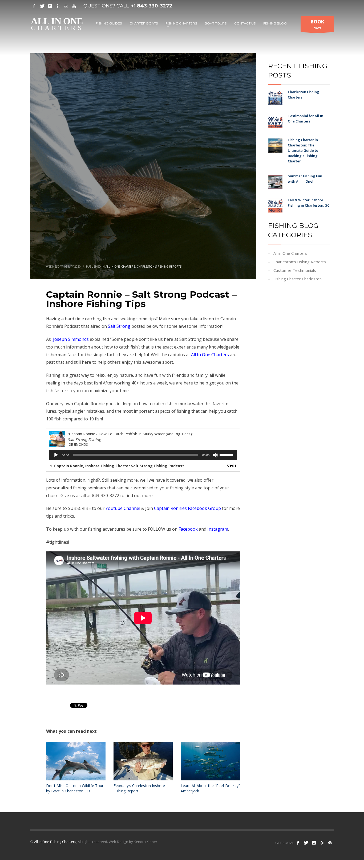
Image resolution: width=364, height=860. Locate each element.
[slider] (227, 454)
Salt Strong (119, 326)
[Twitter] (42, 6)
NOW (317, 24)
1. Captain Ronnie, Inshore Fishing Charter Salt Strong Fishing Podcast (117, 465)
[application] (143, 455)
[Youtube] (74, 6)
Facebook (188, 529)
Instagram (217, 529)
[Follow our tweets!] (306, 843)
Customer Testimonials (294, 270)
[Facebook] (34, 6)
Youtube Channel (123, 508)
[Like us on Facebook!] (298, 843)
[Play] (56, 455)
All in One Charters (120, 266)
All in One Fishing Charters (55, 841)
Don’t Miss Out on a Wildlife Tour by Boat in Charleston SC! (74, 788)
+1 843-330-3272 (151, 6)
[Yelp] (58, 6)
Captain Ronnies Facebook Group (187, 508)
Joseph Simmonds (71, 339)
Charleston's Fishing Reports (159, 266)
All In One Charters (210, 355)
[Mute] (215, 455)
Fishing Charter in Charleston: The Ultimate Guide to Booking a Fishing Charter (303, 150)
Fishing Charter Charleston (297, 278)
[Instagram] (50, 6)
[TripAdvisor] (66, 6)
